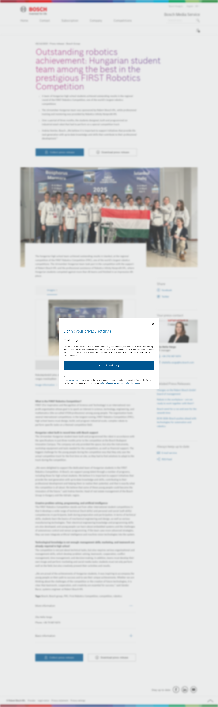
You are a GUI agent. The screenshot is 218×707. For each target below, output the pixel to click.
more (82, 355)
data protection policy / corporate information (119, 383)
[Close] (153, 324)
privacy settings (76, 380)
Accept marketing (109, 365)
